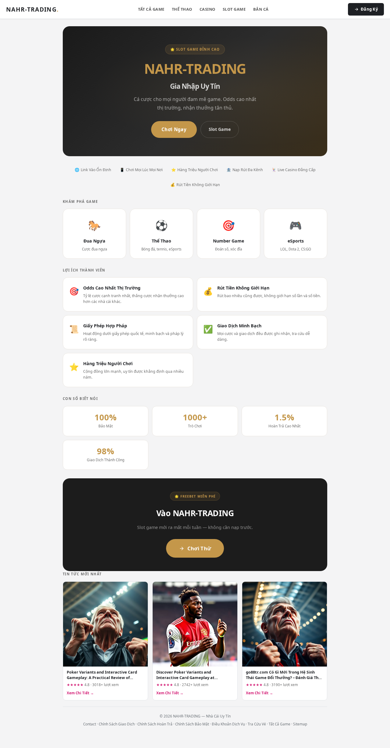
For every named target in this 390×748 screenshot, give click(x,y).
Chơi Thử (199, 548)
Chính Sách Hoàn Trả (154, 723)
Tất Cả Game (151, 9)
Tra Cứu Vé (257, 723)
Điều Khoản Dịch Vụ (228, 723)
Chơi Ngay (173, 129)
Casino (207, 9)
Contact (89, 723)
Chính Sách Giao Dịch (117, 723)
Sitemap (300, 723)
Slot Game (234, 9)
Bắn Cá (261, 9)
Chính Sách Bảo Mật (192, 723)
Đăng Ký (369, 9)
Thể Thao (182, 9)
